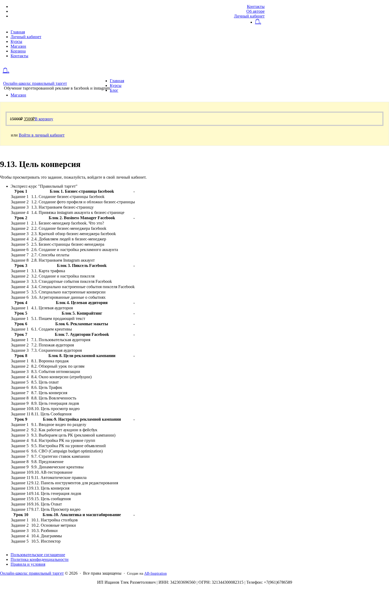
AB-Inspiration (155, 573)
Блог (114, 90)
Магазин (18, 46)
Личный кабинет (249, 16)
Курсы (16, 41)
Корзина (18, 51)
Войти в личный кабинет (42, 135)
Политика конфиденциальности (40, 559)
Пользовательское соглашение (38, 554)
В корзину (44, 119)
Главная (18, 32)
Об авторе (255, 11)
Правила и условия (28, 564)
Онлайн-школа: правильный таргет (35, 83)
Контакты (256, 6)
